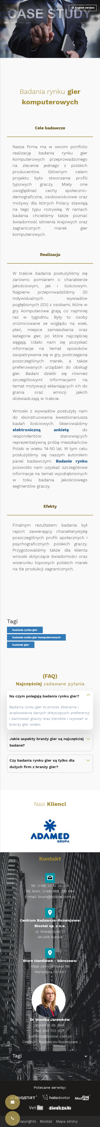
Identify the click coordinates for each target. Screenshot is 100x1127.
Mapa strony (67, 1121)
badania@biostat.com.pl (50, 1036)
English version (84, 7)
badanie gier (20, 644)
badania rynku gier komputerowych (36, 637)
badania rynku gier (24, 630)
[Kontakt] (12, 1118)
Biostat (46, 1121)
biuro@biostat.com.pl (56, 896)
